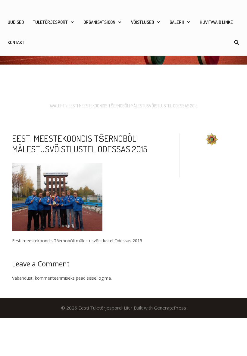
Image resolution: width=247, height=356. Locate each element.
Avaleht (57, 105)
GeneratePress (170, 308)
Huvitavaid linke (216, 22)
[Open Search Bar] (236, 42)
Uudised (16, 22)
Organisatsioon (99, 22)
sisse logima (99, 278)
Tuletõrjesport (50, 22)
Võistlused (142, 22)
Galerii (177, 22)
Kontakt (16, 42)
